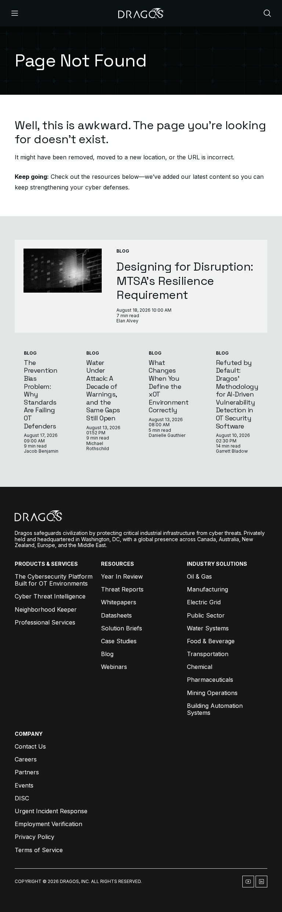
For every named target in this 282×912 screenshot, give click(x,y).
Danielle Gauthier (167, 435)
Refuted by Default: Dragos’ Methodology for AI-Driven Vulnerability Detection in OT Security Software (237, 394)
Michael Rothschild (97, 446)
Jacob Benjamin (41, 451)
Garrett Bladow (232, 451)
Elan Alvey (127, 320)
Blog (122, 251)
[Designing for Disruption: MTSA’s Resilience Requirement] (63, 271)
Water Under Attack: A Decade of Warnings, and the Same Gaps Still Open (103, 390)
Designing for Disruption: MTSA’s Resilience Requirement (184, 280)
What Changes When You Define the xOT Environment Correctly (169, 386)
